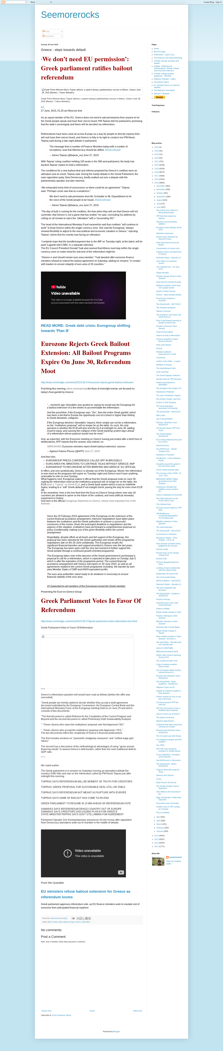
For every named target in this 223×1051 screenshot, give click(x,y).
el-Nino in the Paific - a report (168, 361)
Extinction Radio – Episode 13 (168, 584)
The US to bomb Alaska (166, 577)
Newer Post (46, 1011)
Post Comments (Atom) (61, 1015)
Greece (78, 922)
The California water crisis (167, 661)
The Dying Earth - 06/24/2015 (168, 412)
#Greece (109, 150)
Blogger (116, 1031)
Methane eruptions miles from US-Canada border (168, 286)
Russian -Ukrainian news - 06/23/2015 (167, 423)
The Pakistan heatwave (166, 308)
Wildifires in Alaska (164, 365)
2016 (156, 179)
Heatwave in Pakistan (165, 392)
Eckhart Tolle (161, 559)
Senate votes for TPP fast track (168, 379)
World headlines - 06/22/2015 (168, 581)
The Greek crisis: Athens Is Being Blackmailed (167, 211)
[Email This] (77, 918)
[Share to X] (83, 918)
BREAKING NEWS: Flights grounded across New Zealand (167, 481)
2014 (156, 836)
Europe (71, 922)
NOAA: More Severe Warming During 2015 (168, 656)
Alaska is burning (163, 311)
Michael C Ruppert (161, 94)
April (159, 821)
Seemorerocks (70, 15)
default (65, 922)
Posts (46, 31)
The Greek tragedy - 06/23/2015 (164, 435)
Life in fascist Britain (164, 419)
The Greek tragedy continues (168, 375)
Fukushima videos (161, 82)
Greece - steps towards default (168, 295)
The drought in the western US (168, 388)
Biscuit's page (159, 52)
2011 (156, 846)
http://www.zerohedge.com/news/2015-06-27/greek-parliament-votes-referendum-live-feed (89, 621)
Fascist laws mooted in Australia (165, 299)
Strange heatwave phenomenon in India (166, 353)
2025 (156, 147)
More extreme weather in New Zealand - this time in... (168, 637)
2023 (156, 154)
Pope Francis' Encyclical (166, 782)
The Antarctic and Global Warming (168, 58)
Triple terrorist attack (164, 332)
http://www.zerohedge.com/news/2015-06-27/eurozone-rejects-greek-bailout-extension (87, 382)
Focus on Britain (163, 813)
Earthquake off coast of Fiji (167, 574)
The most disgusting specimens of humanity (166, 407)
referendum (86, 922)
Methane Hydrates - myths (165, 79)
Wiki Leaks (160, 415)
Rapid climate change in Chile (168, 612)
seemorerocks (175, 857)
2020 (156, 165)
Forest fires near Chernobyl (167, 803)
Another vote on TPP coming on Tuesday (168, 808)
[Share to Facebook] (86, 918)
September (161, 197)
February (160, 828)
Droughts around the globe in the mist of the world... (168, 465)
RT (42, 107)
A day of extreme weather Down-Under (166, 665)
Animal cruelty (162, 549)
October (160, 193)
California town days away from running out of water (169, 726)
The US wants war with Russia (168, 736)
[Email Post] (73, 918)
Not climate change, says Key (168, 399)
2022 (156, 158)
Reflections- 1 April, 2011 (164, 55)
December (161, 186)
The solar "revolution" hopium (168, 395)
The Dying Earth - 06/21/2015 (168, 531)
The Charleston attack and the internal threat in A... (168, 671)
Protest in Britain (163, 609)
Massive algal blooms (165, 721)
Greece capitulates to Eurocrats (169, 495)
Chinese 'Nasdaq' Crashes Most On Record (167, 340)
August (160, 200)
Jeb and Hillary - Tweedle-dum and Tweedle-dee (168, 643)
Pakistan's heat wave (165, 233)
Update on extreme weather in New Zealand (168, 692)
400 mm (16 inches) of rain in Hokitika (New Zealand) (168, 709)
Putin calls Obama (163, 345)
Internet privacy (162, 445)
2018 (156, 172)
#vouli (117, 150)
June (159, 207)
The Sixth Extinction (164, 527)
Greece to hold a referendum (168, 335)
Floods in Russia (163, 599)
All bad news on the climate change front (167, 554)
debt (60, 922)
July (158, 204)
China (158, 779)
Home (92, 1011)
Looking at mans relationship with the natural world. (168, 569)
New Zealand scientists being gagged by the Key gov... (168, 545)
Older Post (137, 1011)
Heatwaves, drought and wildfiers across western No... (167, 489)
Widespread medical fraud (167, 651)
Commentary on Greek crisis (168, 248)
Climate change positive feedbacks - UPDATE (164, 75)
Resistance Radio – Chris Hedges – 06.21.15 (166, 539)
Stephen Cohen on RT (165, 687)
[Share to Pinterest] (89, 918)
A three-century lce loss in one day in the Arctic (168, 698)
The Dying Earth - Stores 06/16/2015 (166, 765)
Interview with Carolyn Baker (168, 627)
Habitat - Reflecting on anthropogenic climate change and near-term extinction (166, 68)
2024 (156, 151)
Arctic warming (162, 372)
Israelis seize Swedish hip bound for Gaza (167, 238)
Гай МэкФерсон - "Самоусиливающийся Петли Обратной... (167, 516)
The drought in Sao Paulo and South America (168, 316)
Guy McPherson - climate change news (166, 450)
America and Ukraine (165, 775)
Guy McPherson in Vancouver (168, 760)
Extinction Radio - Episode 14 (168, 258)
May (158, 817)
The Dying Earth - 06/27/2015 (168, 304)
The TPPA (160, 745)
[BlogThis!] (80, 918)
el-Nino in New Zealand (166, 402)
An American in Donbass (166, 534)
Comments (49, 36)
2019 (156, 169)
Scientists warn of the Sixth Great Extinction (167, 604)
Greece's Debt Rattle (164, 648)
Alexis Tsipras (53, 922)
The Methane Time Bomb (164, 90)
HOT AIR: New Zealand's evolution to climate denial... (168, 750)
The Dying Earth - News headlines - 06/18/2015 (167, 683)
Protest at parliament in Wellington (165, 384)
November (161, 189)
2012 (156, 843)
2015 (156, 183)
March (159, 824)
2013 (156, 839)
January (160, 831)
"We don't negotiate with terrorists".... (166, 589)
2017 (156, 176)
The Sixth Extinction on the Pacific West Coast (167, 499)
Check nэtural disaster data (167, 470)
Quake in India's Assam (165, 291)
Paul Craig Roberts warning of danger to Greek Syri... (168, 322)
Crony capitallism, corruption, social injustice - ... (168, 756)
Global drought (162, 273)
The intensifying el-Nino (166, 368)
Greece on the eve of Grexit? (168, 714)
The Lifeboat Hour (163, 504)
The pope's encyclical (165, 717)
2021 (156, 161)
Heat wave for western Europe (168, 282)
